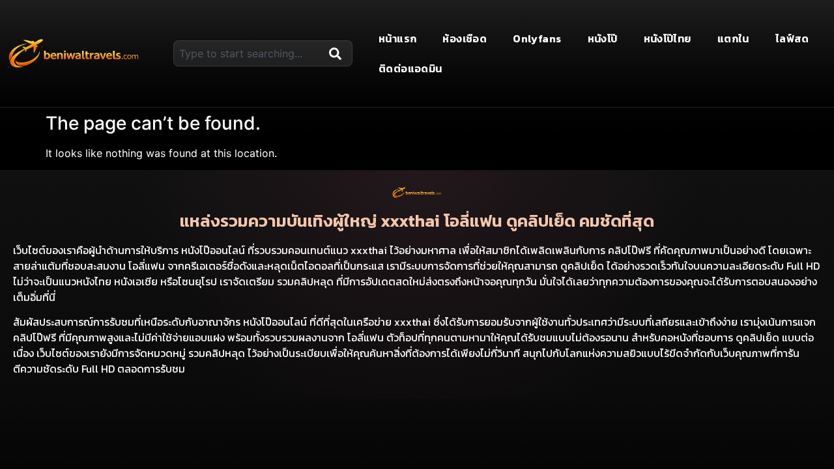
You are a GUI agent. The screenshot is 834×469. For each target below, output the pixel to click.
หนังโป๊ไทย (667, 38)
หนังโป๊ (603, 38)
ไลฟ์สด (792, 38)
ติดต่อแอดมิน (410, 68)
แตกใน (733, 38)
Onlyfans (537, 38)
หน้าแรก (397, 38)
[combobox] (248, 53)
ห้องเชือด (464, 38)
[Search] (338, 53)
